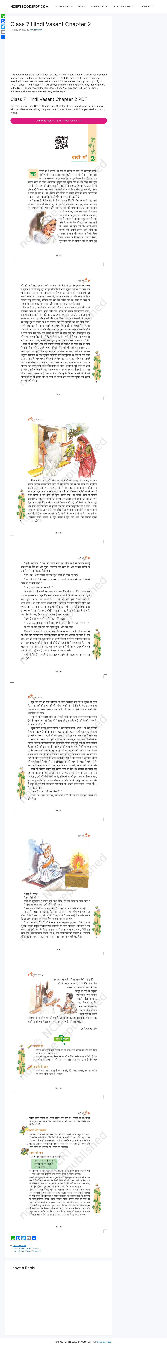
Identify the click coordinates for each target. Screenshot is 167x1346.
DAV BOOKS (145, 6)
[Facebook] (3, 21)
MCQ (80, 6)
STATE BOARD (97, 6)
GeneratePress (104, 1342)
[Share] (3, 37)
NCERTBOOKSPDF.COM (29, 6)
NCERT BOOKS (63, 6)
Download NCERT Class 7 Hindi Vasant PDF (59, 120)
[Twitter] (3, 26)
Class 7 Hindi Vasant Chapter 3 (27, 1251)
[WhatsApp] (3, 16)
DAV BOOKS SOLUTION (123, 6)
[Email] (3, 31)
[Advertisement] (58, 54)
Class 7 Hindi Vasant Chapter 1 (27, 1248)
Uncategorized (19, 1245)
